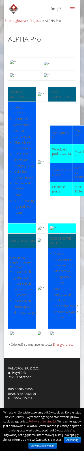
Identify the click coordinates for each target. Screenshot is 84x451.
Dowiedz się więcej (42, 445)
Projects (35, 20)
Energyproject (63, 344)
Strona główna (15, 20)
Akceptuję (72, 440)
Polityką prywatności (42, 421)
